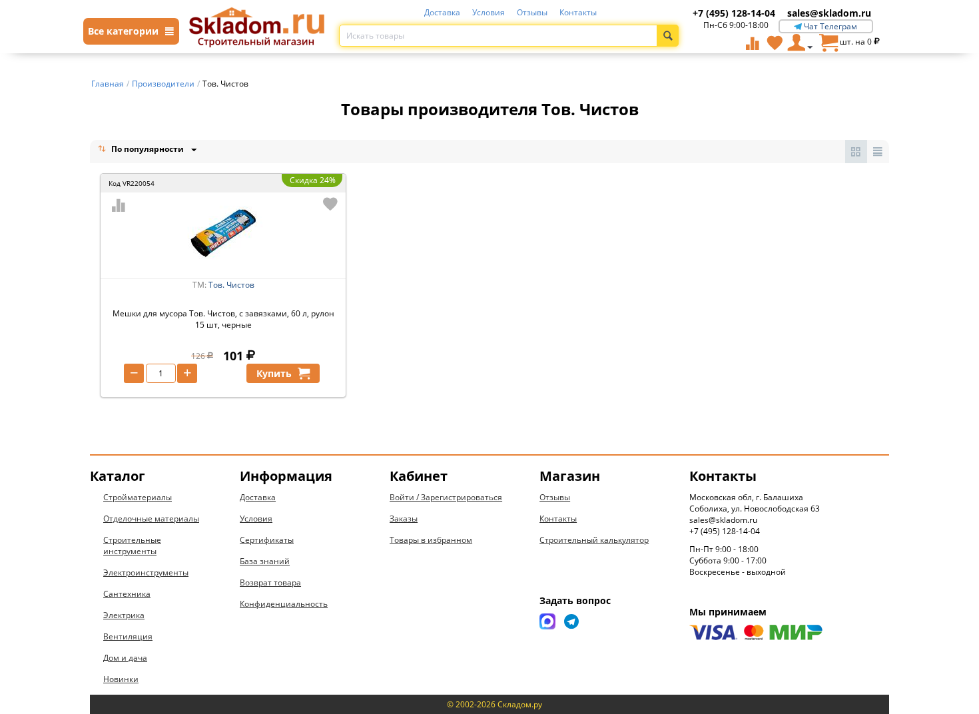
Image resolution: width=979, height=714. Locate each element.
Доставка (442, 12)
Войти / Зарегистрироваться (446, 497)
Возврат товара (270, 582)
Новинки (121, 679)
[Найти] (668, 36)
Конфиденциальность (284, 603)
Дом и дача (125, 657)
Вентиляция (128, 636)
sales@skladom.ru (829, 13)
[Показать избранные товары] (774, 42)
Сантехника (127, 593)
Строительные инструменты (132, 545)
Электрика (124, 615)
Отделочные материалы (151, 518)
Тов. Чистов (231, 284)
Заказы (404, 518)
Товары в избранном (431, 539)
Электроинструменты (145, 572)
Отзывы (532, 12)
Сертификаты (267, 539)
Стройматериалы (137, 497)
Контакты (578, 12)
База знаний (265, 561)
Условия (488, 12)
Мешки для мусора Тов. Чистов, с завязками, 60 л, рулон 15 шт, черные (223, 319)
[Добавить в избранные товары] (330, 203)
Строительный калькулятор (594, 539)
